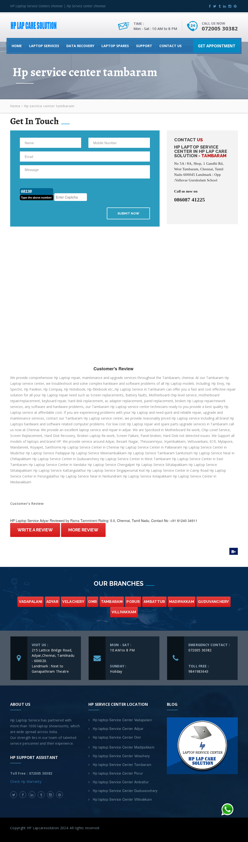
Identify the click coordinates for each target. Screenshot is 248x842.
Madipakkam (181, 601)
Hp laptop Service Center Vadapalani (122, 719)
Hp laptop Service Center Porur (118, 773)
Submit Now (128, 213)
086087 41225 (189, 199)
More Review (83, 529)
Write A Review (35, 529)
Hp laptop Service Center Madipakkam (124, 747)
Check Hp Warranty (25, 781)
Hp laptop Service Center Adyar (118, 728)
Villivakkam (124, 612)
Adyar (52, 601)
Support (144, 45)
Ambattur (154, 601)
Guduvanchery (213, 601)
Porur (133, 601)
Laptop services (44, 45)
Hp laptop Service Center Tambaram (122, 764)
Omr (92, 601)
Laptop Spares (115, 45)
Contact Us (170, 45)
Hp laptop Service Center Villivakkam (122, 799)
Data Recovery (80, 45)
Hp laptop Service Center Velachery (121, 755)
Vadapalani (30, 601)
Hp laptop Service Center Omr (117, 737)
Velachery (73, 601)
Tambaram (112, 601)
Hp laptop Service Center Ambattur (121, 781)
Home (17, 45)
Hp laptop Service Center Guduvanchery (125, 790)
